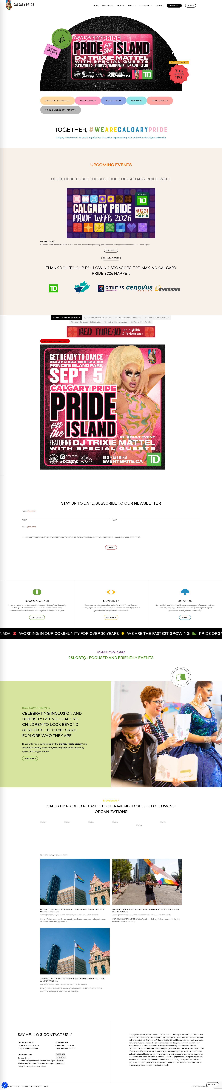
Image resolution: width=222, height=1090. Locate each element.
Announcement (67, 915)
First (24, 520)
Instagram (61, 1057)
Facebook (60, 1054)
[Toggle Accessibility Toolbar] (5, 1085)
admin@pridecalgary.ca (49, 915)
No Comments (92, 915)
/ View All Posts (61, 855)
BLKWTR (45, 1086)
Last (115, 520)
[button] (57, 101)
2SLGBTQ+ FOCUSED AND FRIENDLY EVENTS (111, 657)
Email (28, 527)
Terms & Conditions (199, 1086)
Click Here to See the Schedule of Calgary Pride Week (111, 179)
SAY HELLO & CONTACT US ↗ (45, 1034)
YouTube (60, 1060)
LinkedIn (60, 1063)
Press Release (79, 915)
